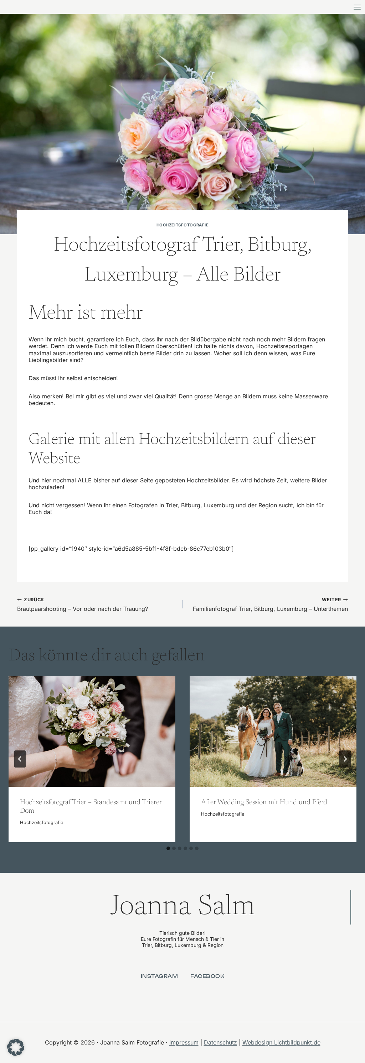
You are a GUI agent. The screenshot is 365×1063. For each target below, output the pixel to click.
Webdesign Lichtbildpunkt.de (281, 1042)
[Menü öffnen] (357, 7)
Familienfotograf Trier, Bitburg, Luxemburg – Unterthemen (270, 604)
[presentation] (92, 731)
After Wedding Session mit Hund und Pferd (264, 802)
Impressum (184, 1042)
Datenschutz (220, 1042)
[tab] (168, 848)
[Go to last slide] (20, 759)
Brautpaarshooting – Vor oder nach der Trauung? (82, 604)
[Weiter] (345, 759)
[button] (15, 1047)
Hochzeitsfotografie (182, 224)
